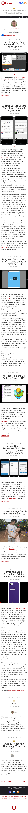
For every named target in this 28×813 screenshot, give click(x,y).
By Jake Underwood (14, 49)
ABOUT (4, 787)
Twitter (10, 298)
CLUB (2, 16)
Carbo (17, 77)
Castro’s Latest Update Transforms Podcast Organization (14, 108)
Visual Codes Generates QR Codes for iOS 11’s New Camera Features (14, 449)
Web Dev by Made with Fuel (8, 796)
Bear (14, 703)
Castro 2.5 (4, 157)
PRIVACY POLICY (21, 787)
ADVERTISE (13, 787)
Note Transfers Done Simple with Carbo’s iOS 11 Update (14, 44)
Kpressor (4, 421)
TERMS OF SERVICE (14, 788)
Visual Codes (12, 498)
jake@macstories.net (9, 35)
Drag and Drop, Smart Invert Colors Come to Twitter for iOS (14, 261)
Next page (23, 781)
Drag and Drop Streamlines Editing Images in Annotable (14, 574)
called (16, 608)
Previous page (6, 781)
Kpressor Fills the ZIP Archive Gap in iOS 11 (14, 376)
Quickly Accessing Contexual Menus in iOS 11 (14, 746)
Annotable (22, 608)
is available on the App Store (16, 690)
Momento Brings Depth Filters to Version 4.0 (14, 512)
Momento (12, 549)
